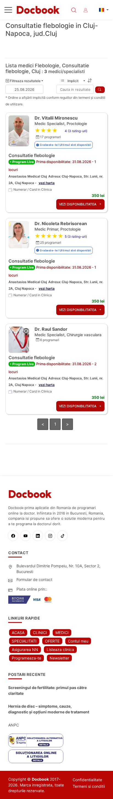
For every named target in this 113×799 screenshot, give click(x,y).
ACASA (18, 632)
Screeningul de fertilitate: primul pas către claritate (47, 690)
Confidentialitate (87, 779)
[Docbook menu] (8, 11)
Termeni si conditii (89, 786)
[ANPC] (35, 740)
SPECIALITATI (24, 641)
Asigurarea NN (25, 649)
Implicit (75, 81)
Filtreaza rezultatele (25, 81)
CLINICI (40, 632)
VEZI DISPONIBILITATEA (78, 204)
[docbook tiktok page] (64, 536)
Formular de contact (34, 579)
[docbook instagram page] (51, 536)
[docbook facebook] (14, 536)
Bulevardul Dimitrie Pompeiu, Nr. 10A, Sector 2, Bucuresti (58, 568)
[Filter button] (100, 89)
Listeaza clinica (60, 649)
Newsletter (59, 658)
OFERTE (52, 641)
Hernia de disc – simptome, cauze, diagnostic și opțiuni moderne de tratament (48, 709)
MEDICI (62, 632)
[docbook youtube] (27, 536)
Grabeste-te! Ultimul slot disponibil (65, 144)
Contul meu (78, 641)
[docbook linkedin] (39, 536)
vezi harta (47, 183)
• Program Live (22, 162)
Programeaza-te (26, 658)
